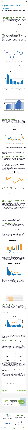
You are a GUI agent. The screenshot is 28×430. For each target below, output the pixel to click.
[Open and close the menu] (15, 1)
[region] (21, 391)
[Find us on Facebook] (6, 423)
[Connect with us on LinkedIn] (7, 423)
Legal (14, 428)
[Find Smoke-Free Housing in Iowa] (14, 402)
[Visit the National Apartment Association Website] (23, 428)
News (8, 8)
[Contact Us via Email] (9, 423)
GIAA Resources (5, 8)
